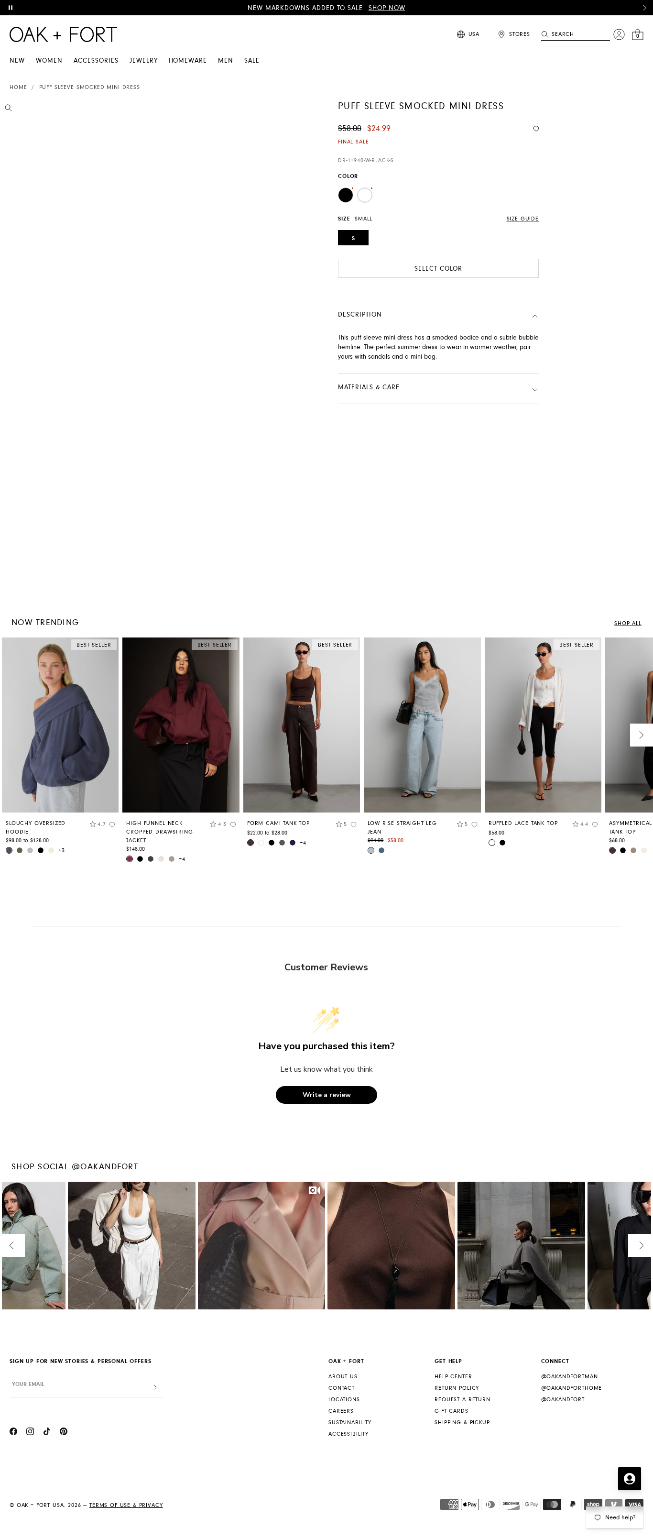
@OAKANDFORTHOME (571, 1388)
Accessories (96, 60)
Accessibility (348, 1434)
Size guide (523, 219)
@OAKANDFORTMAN (569, 1376)
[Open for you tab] (629, 1478)
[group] (60, 749)
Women (49, 60)
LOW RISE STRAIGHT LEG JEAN (402, 827)
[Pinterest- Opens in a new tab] (63, 1433)
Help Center (453, 1376)
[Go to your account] (619, 34)
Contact (341, 1388)
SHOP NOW (387, 8)
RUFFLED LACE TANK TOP (523, 823)
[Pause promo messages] (10, 7)
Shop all (628, 623)
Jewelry (144, 60)
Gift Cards (451, 1411)
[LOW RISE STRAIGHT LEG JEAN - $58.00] (422, 725)
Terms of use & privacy (126, 1505)
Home (18, 87)
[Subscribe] (155, 1387)
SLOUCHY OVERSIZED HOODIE (35, 827)
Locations (344, 1399)
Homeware (188, 60)
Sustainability (349, 1422)
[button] (644, 7)
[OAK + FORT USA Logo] (63, 34)
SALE (252, 60)
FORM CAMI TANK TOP (278, 823)
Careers (341, 1411)
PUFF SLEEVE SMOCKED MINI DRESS (89, 87)
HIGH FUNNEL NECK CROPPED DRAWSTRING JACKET (159, 832)
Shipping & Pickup (462, 1422)
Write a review (327, 1094)
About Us (343, 1376)
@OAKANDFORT (563, 1399)
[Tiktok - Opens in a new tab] (47, 1433)
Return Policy (457, 1388)
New (17, 60)
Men (225, 60)
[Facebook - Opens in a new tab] (13, 1433)
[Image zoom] (8, 109)
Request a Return (462, 1399)
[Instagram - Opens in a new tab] (30, 1433)
